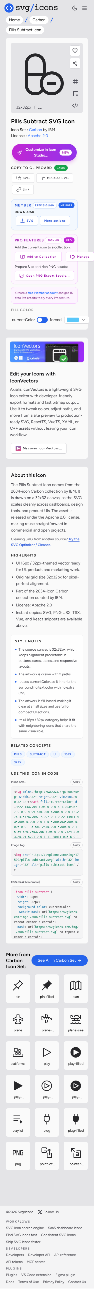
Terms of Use (28, 1282)
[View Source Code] (75, 105)
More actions (55, 220)
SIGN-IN (53, 240)
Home (14, 19)
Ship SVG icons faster (23, 1242)
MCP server (36, 1262)
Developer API (39, 1255)
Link (26, 189)
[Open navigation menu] (84, 8)
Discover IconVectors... (42, 448)
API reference (65, 1255)
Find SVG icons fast (21, 1235)
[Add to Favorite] (75, 50)
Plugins (11, 1275)
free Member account (43, 293)
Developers (15, 1255)
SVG (26, 178)
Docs (10, 1282)
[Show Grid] (75, 81)
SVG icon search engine (25, 1228)
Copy (76, 781)
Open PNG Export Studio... (48, 275)
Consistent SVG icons (58, 1235)
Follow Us (51, 1212)
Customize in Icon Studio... (47, 152)
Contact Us (77, 1282)
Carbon (39, 19)
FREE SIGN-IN (44, 205)
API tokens (14, 1262)
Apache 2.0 (38, 135)
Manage (83, 256)
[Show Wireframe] (75, 93)
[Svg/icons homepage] (31, 8)
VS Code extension (36, 1275)
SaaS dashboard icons (65, 1228)
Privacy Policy (53, 1282)
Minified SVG (58, 178)
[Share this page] (75, 63)
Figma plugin (65, 1275)
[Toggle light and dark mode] (74, 7)
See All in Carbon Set (57, 960)
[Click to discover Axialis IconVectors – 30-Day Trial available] (47, 352)
